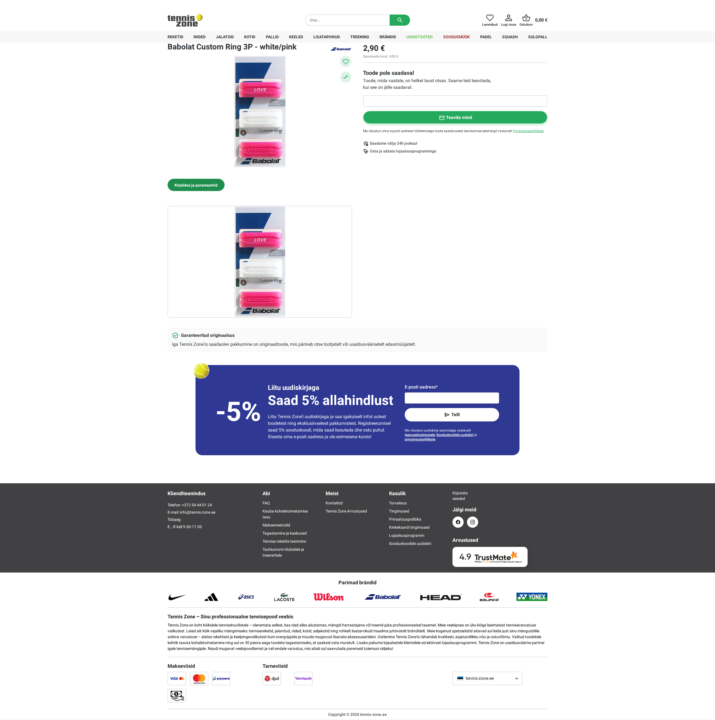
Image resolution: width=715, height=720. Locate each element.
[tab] (196, 185)
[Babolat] (341, 48)
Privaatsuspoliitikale (528, 131)
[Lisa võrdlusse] (345, 77)
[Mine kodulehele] (185, 20)
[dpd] (272, 678)
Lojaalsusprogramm (406, 535)
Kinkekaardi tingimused (409, 527)
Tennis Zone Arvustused (346, 511)
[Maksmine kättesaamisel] (177, 695)
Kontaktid (334, 503)
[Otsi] (400, 20)
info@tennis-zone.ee (197, 512)
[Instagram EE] (472, 522)
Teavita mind (459, 117)
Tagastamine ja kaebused (285, 533)
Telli (455, 414)
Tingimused (399, 511)
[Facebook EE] (458, 522)
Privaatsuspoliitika (405, 519)
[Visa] (177, 678)
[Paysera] (221, 678)
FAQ (266, 503)
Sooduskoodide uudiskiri (454, 435)
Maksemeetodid (276, 525)
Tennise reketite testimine (284, 541)
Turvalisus (398, 503)
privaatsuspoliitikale (420, 439)
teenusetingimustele (420, 435)
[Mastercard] (199, 678)
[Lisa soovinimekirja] (345, 61)
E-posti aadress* (421, 387)
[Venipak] (303, 678)
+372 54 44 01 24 (201, 4)
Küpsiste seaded (458, 496)
